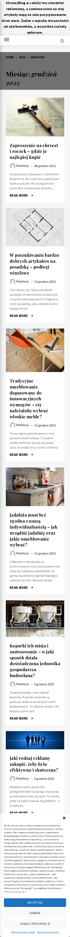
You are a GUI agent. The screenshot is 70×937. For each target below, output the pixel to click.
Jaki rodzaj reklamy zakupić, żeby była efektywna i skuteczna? (34, 764)
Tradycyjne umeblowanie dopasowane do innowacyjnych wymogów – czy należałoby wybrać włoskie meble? (29, 398)
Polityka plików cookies (23, 932)
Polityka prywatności (48, 932)
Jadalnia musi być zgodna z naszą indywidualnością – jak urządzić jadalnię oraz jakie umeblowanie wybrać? (33, 530)
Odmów (35, 913)
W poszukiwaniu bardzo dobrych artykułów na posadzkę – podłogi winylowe (34, 264)
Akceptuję (35, 902)
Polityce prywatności (15, 891)
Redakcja (22, 166)
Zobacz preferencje (35, 924)
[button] (64, 818)
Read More (35, 117)
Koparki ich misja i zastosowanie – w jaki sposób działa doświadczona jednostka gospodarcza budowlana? (35, 660)
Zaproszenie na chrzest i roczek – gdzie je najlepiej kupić (34, 151)
